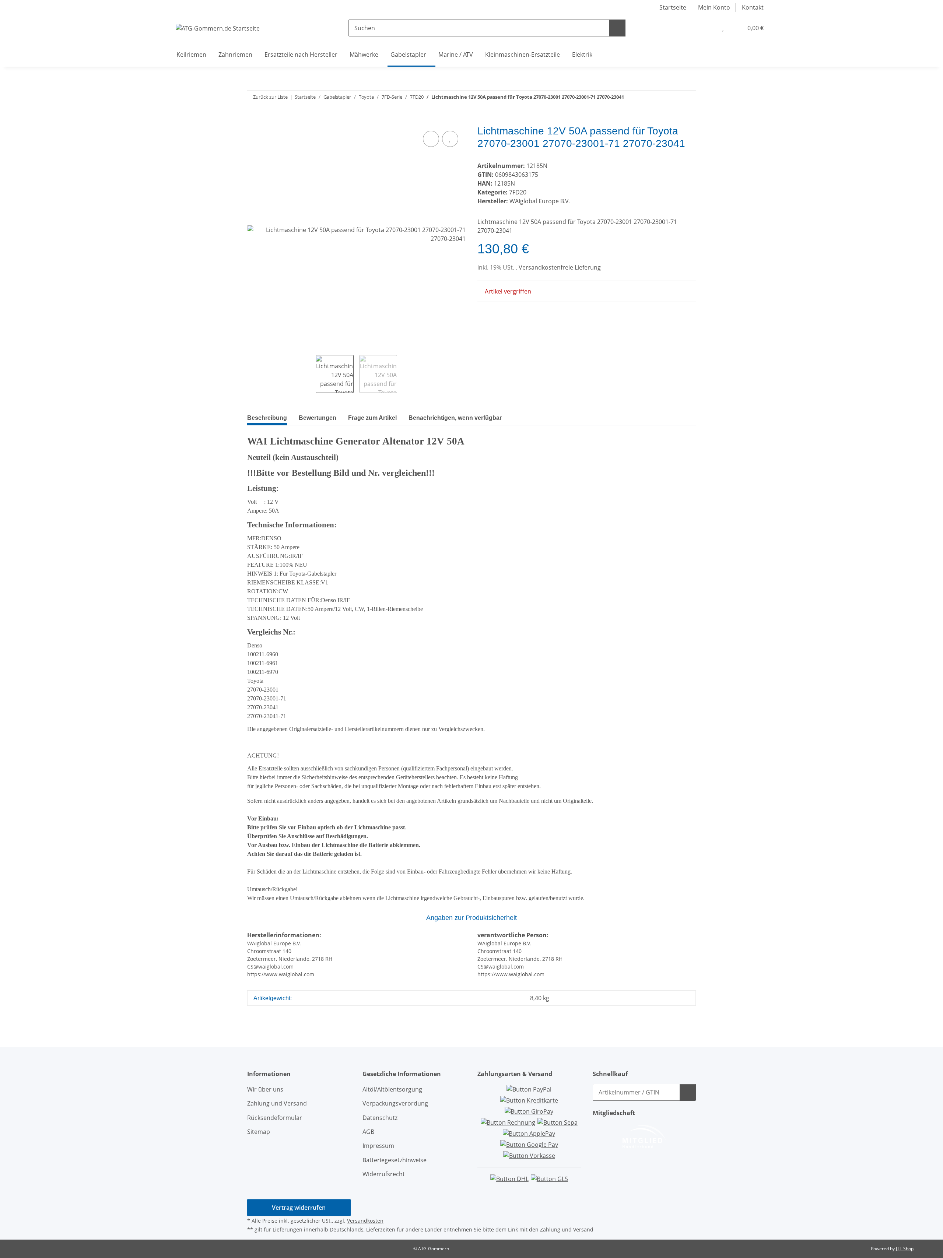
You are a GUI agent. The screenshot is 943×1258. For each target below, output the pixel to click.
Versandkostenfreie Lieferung (560, 267)
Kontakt (753, 7)
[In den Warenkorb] (253, 121)
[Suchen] (617, 28)
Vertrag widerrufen (299, 1207)
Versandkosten (365, 1220)
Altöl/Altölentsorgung (392, 1089)
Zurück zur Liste (270, 97)
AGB (368, 1132)
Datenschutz (379, 1118)
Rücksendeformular (274, 1118)
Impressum (378, 1146)
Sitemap (258, 1132)
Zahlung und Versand (277, 1103)
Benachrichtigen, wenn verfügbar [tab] (455, 418)
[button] (708, 28)
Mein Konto (714, 7)
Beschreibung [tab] (267, 418)
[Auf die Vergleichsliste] (431, 139)
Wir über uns (265, 1089)
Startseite (672, 7)
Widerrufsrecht (383, 1174)
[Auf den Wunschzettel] (450, 139)
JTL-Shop (905, 1248)
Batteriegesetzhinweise (394, 1160)
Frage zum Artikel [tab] (372, 418)
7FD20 (517, 192)
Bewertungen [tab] (317, 418)
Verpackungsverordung (395, 1103)
